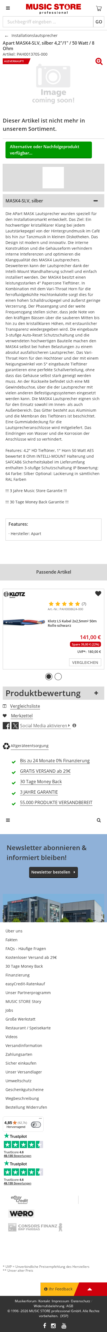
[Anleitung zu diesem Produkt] (53, 177)
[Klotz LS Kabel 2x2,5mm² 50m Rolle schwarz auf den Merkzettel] (98, 593)
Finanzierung (17, 975)
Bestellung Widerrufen (26, 1107)
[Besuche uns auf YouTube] (64, 1326)
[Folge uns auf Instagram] (54, 1326)
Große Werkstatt (20, 1019)
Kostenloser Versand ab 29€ (31, 957)
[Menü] (40, 1119)
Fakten (11, 939)
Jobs (9, 1010)
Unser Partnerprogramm (28, 992)
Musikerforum (25, 1301)
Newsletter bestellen (50, 872)
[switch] (36, 1125)
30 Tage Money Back (24, 966)
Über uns (13, 931)
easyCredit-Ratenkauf (25, 983)
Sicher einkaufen (20, 1063)
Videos (11, 1036)
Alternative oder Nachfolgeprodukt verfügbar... (44, 150)
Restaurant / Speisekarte (28, 1027)
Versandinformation (23, 1045)
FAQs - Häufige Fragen (25, 948)
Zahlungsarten (18, 1054)
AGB (69, 1306)
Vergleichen (85, 662)
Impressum (60, 1301)
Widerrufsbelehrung (49, 1306)
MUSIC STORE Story (23, 1001)
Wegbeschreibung (22, 1098)
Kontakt (44, 1301)
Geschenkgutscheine (24, 1089)
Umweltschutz (18, 1080)
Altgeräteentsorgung (30, 745)
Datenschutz (80, 1301)
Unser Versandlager (23, 1072)
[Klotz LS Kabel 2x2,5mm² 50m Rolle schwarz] (24, 622)
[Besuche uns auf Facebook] (44, 1326)
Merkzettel (22, 716)
